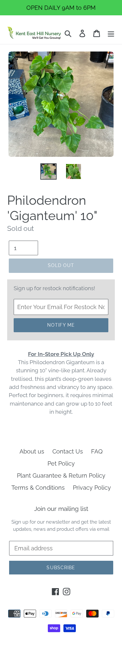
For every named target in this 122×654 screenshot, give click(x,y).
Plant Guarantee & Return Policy (61, 475)
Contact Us (67, 451)
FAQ (96, 451)
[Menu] (111, 32)
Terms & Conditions (38, 487)
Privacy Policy (92, 487)
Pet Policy (61, 463)
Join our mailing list (61, 508)
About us (32, 451)
